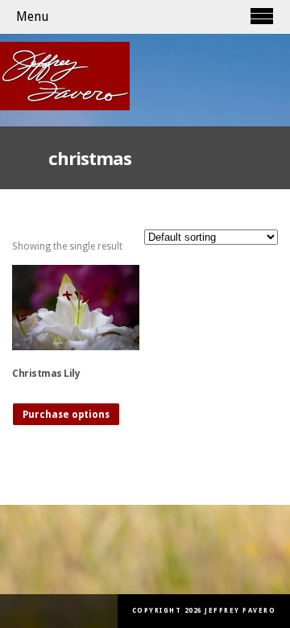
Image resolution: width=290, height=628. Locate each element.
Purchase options (66, 414)
